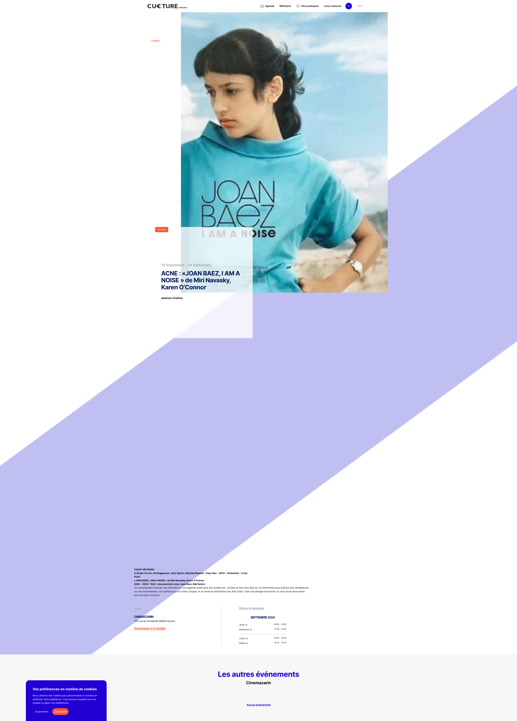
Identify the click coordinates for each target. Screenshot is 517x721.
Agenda (269, 6)
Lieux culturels (332, 6)
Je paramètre (41, 711)
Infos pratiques (310, 6)
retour (156, 40)
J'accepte (60, 711)
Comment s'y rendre (150, 628)
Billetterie (285, 6)
